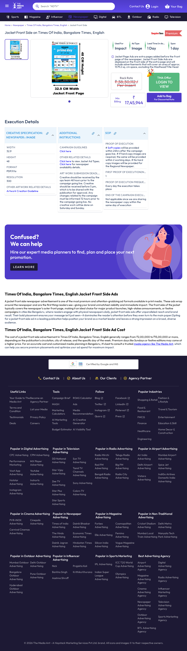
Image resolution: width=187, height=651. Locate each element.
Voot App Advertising (16, 472)
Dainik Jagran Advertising (60, 544)
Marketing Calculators (58, 411)
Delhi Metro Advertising (165, 525)
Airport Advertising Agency (144, 566)
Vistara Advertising (144, 477)
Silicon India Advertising (101, 544)
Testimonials (16, 417)
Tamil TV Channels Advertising (79, 472)
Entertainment (166, 417)
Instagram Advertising (16, 491)
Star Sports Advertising (58, 502)
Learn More (24, 267)
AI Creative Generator (79, 421)
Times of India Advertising (60, 525)
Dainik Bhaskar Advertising (81, 525)
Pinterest (120, 410)
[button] (30, 135)
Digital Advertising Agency (164, 566)
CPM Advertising (39, 455)
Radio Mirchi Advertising (102, 456)
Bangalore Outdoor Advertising (16, 575)
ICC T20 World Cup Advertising (124, 564)
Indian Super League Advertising (102, 575)
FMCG (141, 417)
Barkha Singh (59, 572)
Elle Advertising (103, 535)
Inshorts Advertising (36, 482)
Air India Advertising (144, 456)
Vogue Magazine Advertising (124, 544)
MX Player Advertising (36, 462)
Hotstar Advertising (16, 482)
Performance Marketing (17, 462)
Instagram (101, 410)
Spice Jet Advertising (164, 466)
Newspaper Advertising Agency (144, 605)
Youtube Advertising (36, 472)
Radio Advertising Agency (168, 579)
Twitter (99, 404)
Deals (12, 423)
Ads (75, 404)
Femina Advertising (122, 534)
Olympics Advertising (122, 575)
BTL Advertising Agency (147, 629)
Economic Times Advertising (82, 534)
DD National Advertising (59, 460)
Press (118, 416)
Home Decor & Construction (166, 431)
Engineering (144, 439)
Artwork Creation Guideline (22, 191)
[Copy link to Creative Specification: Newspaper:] (47, 133)
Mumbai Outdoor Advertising (19, 564)
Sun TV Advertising (79, 460)
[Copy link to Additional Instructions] (93, 133)
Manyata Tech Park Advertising (167, 534)
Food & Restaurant (144, 409)
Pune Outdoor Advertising (38, 575)
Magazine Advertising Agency (144, 579)
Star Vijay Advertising (58, 471)
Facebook (121, 398)
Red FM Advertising (101, 466)
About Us (78, 378)
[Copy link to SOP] (115, 133)
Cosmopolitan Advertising (123, 525)
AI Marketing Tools (59, 421)
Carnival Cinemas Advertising (19, 531)
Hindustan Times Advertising (82, 544)
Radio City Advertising (122, 476)
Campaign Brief (61, 398)
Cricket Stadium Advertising (147, 525)
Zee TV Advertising (58, 483)
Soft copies (114, 147)
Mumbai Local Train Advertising (147, 534)
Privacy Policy (38, 417)
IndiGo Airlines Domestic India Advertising (166, 478)
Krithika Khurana (82, 572)
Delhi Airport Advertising (145, 466)
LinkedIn (120, 404)
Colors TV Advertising (79, 492)
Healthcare (144, 431)
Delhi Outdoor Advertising (38, 564)
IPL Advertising (103, 564)
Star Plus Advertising (58, 492)
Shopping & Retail (147, 399)
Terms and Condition (15, 409)
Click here (65, 151)
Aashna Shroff (60, 578)
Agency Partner (140, 378)
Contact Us (136, 6)
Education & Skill (167, 423)
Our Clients (108, 378)
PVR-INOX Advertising (16, 521)
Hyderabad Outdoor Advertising (16, 588)
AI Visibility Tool (82, 429)
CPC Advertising (18, 455)
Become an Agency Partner (39, 399)
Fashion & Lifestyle (163, 399)
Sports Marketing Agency (168, 618)
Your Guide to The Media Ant (19, 399)
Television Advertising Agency (164, 605)
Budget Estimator (62, 429)
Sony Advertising (82, 483)
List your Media (38, 409)
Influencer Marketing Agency (164, 592)
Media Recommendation (83, 411)
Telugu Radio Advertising (122, 456)
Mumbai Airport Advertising (167, 456)
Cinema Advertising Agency (144, 592)
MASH (55, 404)
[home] (16, 8)
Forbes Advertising (101, 525)
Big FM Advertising (122, 466)
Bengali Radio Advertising (102, 476)
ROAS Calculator (82, 398)
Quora (98, 416)
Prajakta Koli (80, 566)
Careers (35, 423)
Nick (54, 566)
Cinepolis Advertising (36, 521)
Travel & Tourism (167, 409)
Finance (142, 423)
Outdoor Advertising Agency (144, 618)
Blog (97, 398)
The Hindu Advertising (58, 534)
